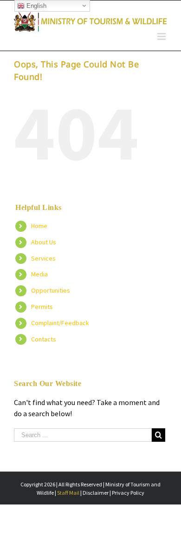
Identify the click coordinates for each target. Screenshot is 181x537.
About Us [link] (43, 242)
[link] (90, 22)
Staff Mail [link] (68, 492)
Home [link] (39, 226)
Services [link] (43, 258)
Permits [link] (42, 306)
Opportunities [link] (50, 290)
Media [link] (39, 274)
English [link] (35, 5)
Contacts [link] (43, 339)
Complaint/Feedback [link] (60, 323)
